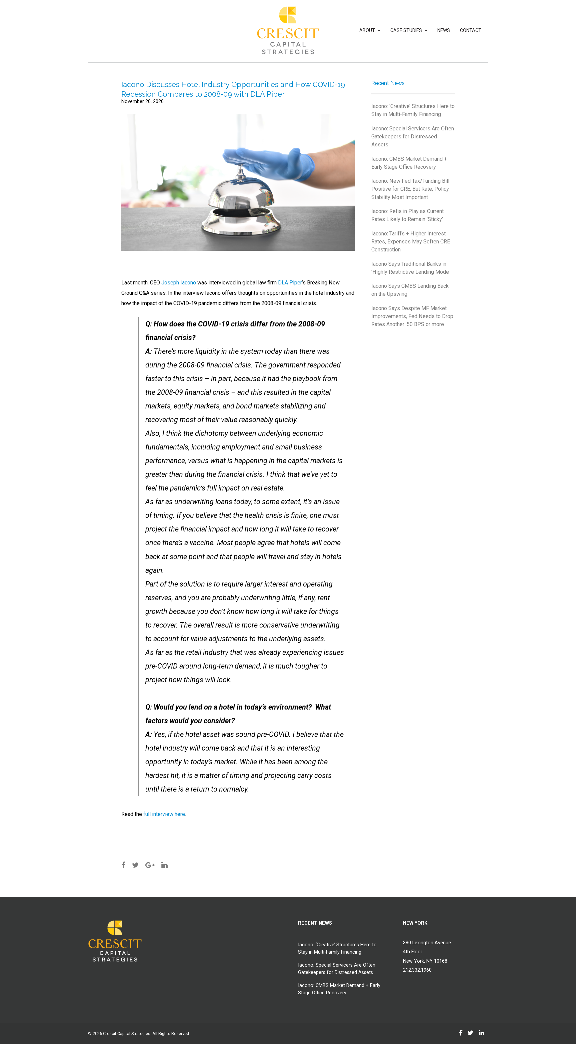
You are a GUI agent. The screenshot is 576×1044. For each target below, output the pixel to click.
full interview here (164, 814)
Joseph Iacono (178, 282)
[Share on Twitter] (135, 865)
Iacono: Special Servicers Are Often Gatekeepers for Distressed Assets (412, 136)
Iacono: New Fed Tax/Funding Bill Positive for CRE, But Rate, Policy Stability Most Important (410, 189)
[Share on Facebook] (123, 865)
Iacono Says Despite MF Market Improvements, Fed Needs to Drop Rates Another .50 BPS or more (412, 316)
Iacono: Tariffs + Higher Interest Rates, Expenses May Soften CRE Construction (410, 241)
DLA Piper (290, 282)
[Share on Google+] (150, 865)
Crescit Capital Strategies (126, 1033)
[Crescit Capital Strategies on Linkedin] (461, 1033)
